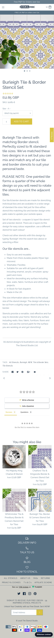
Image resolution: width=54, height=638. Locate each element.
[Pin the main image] (22, 372)
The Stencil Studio (30, 621)
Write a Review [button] (28, 400)
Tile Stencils (8, 366)
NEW (30, 362)
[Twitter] (18, 593)
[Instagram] (29, 593)
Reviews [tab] (9, 412)
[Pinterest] (35, 593)
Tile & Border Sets (40, 362)
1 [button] (24, 71)
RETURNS (45, 578)
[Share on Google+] (28, 372)
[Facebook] (24, 593)
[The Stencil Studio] (27, 7)
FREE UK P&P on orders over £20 (27, 12)
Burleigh (23, 362)
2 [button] (27, 71)
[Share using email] (35, 372)
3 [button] (29, 71)
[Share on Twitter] (17, 372)
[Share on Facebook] (13, 372)
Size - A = (6, 109)
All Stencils (14, 362)
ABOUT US (25, 578)
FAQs (35, 578)
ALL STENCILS (10, 578)
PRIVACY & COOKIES (11, 582)
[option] (27, 42)
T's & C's (27, 582)
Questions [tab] (24, 412)
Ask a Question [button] (28, 406)
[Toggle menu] (3, 7)
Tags (5, 362)
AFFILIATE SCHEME (43, 582)
